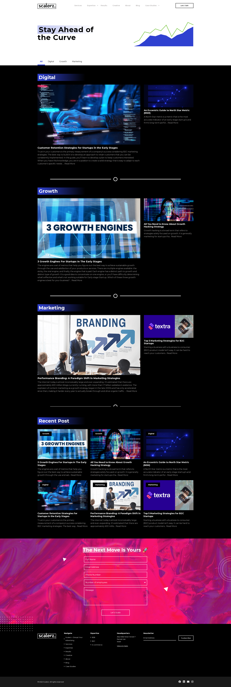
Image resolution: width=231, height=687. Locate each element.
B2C (93, 641)
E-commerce (97, 645)
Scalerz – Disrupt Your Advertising (74, 638)
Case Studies (151, 5)
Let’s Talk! (184, 5)
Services (78, 5)
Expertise (91, 5)
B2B (93, 637)
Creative (116, 5)
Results (104, 5)
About (128, 5)
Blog (138, 5)
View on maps (122, 646)
